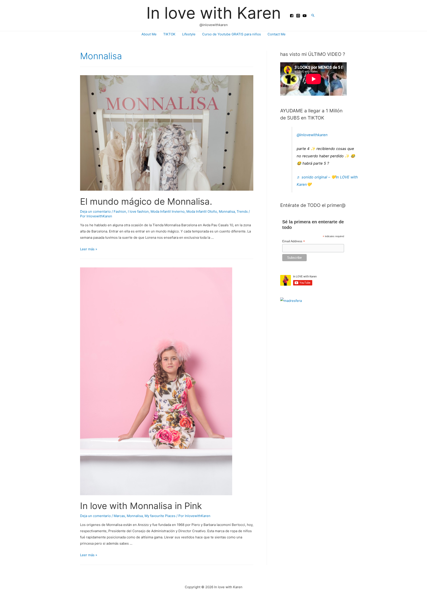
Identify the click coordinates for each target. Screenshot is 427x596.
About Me (149, 34)
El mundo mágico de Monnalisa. (146, 201)
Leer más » (88, 249)
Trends (242, 211)
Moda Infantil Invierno (168, 211)
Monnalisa (227, 211)
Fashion (120, 211)
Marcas (119, 516)
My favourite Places (160, 516)
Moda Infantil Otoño (201, 211)
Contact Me (277, 34)
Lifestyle (188, 34)
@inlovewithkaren (312, 135)
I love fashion (138, 211)
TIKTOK (169, 34)
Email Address (293, 241)
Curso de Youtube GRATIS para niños (231, 34)
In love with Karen (213, 12)
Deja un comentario (95, 211)
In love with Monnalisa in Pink (141, 505)
